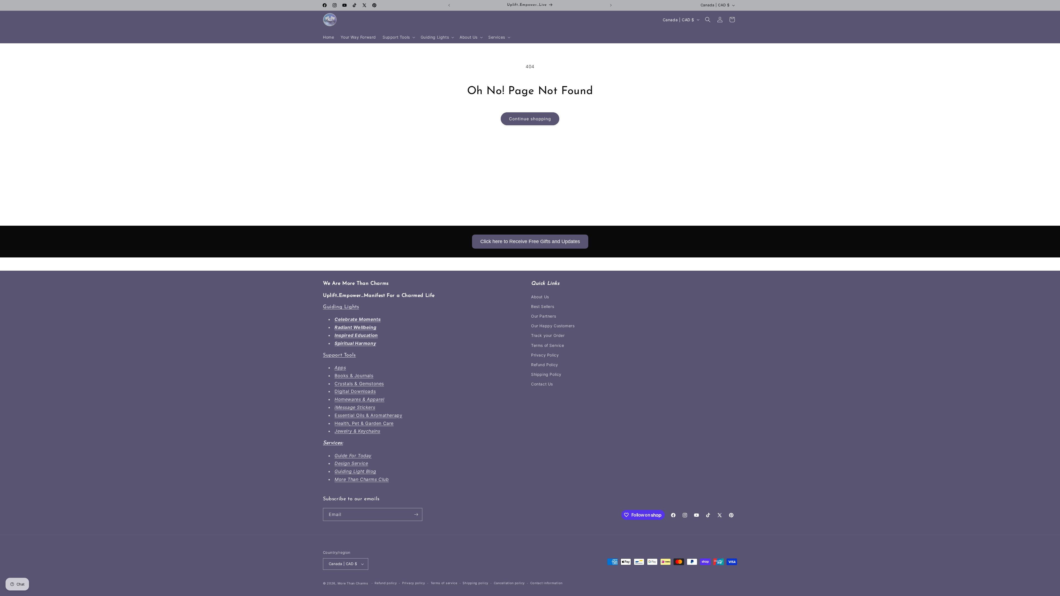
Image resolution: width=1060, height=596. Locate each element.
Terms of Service (547, 345)
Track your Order (548, 335)
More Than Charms (353, 583)
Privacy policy (413, 583)
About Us (540, 296)
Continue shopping (530, 118)
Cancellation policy (509, 583)
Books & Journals (354, 375)
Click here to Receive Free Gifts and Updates (530, 241)
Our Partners (543, 316)
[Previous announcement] (449, 5)
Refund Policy (544, 364)
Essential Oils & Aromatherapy (368, 415)
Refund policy (386, 583)
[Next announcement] (611, 5)
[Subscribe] (416, 514)
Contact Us (542, 384)
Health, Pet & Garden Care (364, 423)
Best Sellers (542, 306)
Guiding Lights (341, 307)
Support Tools (339, 355)
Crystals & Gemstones (359, 383)
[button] (398, 37)
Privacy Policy (545, 355)
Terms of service (444, 583)
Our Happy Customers (552, 325)
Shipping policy (475, 583)
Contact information (546, 583)
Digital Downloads (355, 391)
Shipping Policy (546, 374)
